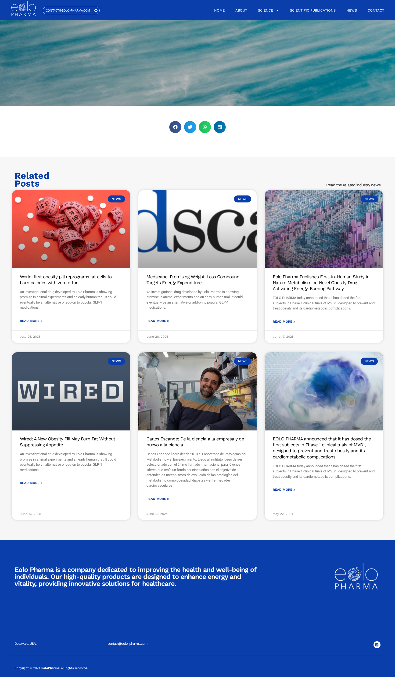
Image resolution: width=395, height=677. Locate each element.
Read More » (31, 321)
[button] (175, 127)
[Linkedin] (377, 644)
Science (265, 10)
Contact (376, 10)
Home (219, 10)
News (351, 10)
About (241, 10)
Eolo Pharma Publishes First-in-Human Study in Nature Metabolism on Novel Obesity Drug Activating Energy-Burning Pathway (321, 282)
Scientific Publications (313, 10)
